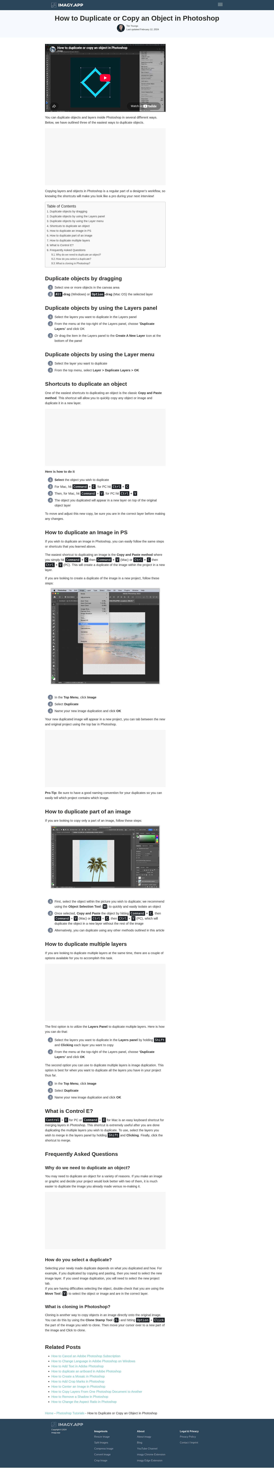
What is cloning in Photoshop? (73, 263)
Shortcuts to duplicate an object (70, 226)
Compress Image (103, 1448)
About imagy (144, 1436)
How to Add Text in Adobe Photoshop (77, 1366)
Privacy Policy (188, 1436)
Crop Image (100, 1460)
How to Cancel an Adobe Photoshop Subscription (85, 1356)
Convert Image (102, 1454)
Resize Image (102, 1436)
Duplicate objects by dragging (68, 211)
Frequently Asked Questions (67, 250)
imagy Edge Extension (149, 1460)
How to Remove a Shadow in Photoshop (79, 1396)
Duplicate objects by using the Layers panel (77, 216)
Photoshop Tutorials (70, 1413)
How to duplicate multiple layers (70, 240)
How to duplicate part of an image (71, 235)
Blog (139, 1442)
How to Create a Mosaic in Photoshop (78, 1376)
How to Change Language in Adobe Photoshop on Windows (93, 1361)
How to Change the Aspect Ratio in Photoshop (84, 1401)
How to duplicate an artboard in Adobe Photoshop (86, 1371)
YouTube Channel (147, 1448)
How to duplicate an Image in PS (70, 230)
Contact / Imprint (189, 1442)
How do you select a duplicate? (73, 258)
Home (49, 1413)
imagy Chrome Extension (151, 1454)
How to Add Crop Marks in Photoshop (77, 1381)
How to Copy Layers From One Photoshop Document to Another (96, 1391)
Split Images (101, 1442)
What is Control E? (62, 245)
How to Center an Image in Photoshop (78, 1386)
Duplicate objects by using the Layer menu (77, 221)
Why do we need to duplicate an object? (78, 254)
